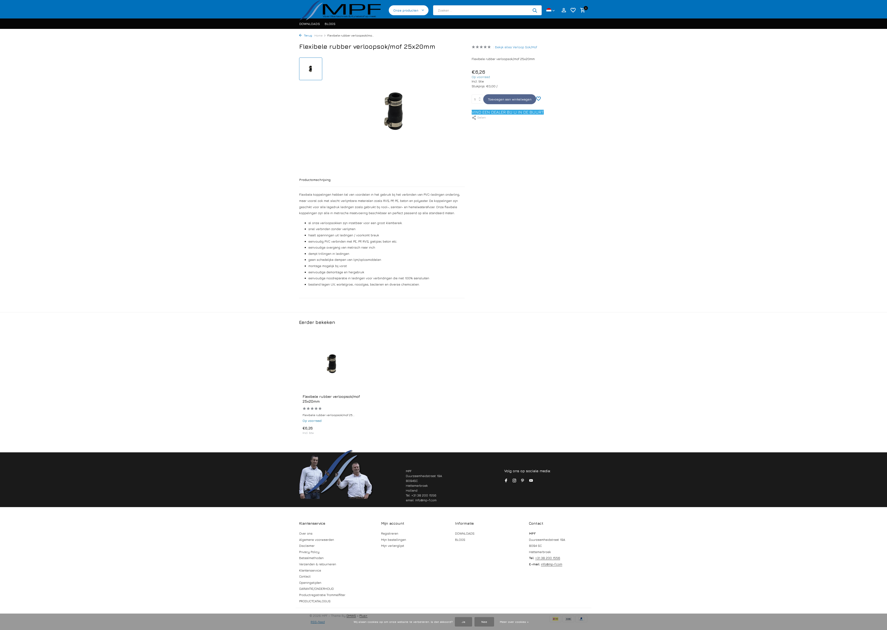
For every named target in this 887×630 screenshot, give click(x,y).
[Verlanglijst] (573, 10)
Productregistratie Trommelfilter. (322, 595)
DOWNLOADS (309, 24)
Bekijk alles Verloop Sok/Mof (516, 47)
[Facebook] (506, 481)
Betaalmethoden (311, 558)
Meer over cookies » (514, 622)
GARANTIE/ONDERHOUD (316, 588)
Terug (307, 35)
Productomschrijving (315, 180)
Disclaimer (307, 546)
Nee (484, 622)
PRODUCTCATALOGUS (315, 601)
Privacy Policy (309, 552)
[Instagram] (514, 481)
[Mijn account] (564, 10)
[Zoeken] (534, 10)
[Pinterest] (523, 481)
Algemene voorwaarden (316, 540)
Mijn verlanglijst (392, 546)
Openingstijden (310, 582)
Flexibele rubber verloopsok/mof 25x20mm (331, 398)
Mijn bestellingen (393, 540)
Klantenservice (310, 570)
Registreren (389, 533)
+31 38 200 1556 (547, 558)
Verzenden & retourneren (317, 564)
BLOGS (330, 24)
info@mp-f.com (551, 564)
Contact (305, 576)
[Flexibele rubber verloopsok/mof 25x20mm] (333, 364)
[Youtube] (531, 481)
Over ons (306, 533)
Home (318, 35)
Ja (463, 622)
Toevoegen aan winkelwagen (510, 99)
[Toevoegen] (355, 430)
